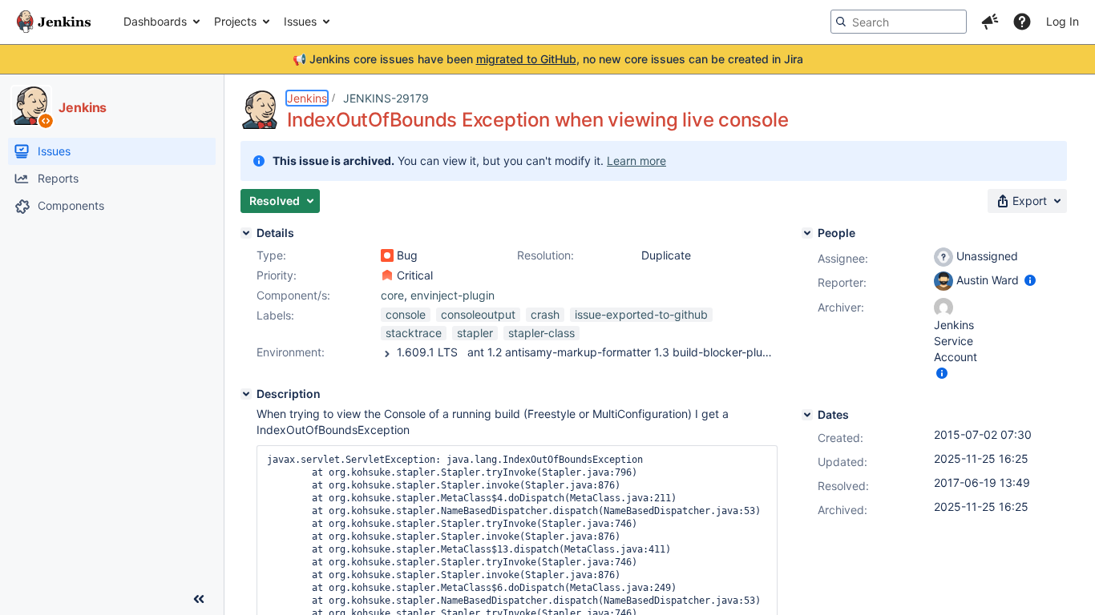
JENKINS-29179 (386, 98)
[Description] (246, 394)
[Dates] (807, 414)
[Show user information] (1030, 280)
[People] (807, 233)
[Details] (246, 233)
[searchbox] (898, 21)
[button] (990, 21)
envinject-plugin (452, 295)
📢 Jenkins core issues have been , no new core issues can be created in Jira (548, 59)
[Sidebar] (199, 599)
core (392, 295)
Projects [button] (235, 21)
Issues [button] (300, 21)
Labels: (275, 315)
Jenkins (307, 98)
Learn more (636, 160)
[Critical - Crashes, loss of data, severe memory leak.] (387, 275)
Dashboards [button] (155, 21)
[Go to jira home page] (53, 22)
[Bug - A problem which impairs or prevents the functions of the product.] (387, 255)
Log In (1062, 21)
